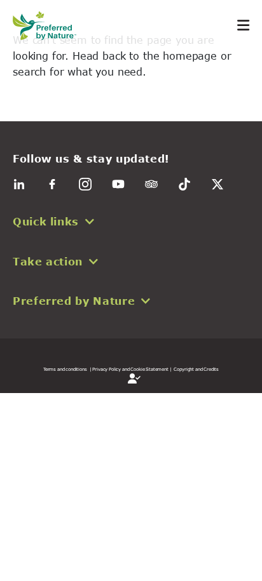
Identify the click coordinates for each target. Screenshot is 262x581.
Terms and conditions (65, 368)
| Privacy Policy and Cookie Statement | (131, 368)
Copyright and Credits (196, 368)
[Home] (51, 25)
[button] (131, 221)
